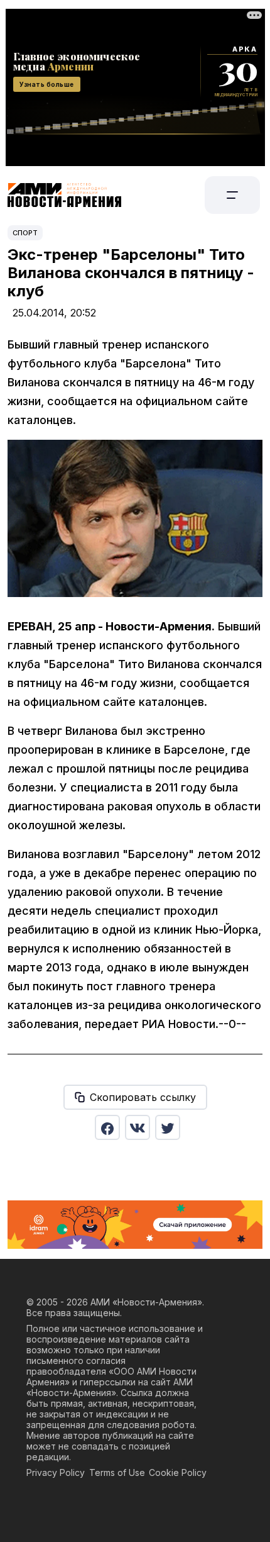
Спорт (25, 232)
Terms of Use (117, 1472)
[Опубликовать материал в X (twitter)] (168, 1127)
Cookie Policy (178, 1472)
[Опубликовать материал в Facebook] (107, 1127)
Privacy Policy (55, 1472)
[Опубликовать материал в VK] (137, 1127)
